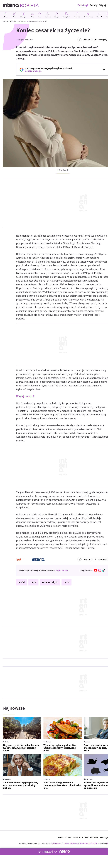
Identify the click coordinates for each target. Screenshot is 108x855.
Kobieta (13, 21)
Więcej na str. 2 (25, 396)
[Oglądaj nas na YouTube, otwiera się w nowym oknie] (95, 570)
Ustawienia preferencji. (88, 843)
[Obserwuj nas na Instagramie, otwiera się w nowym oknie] (100, 570)
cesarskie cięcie (50, 582)
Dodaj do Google (47, 71)
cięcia (33, 582)
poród (21, 582)
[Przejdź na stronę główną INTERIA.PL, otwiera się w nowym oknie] (11, 5)
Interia (5, 21)
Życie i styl (22, 21)
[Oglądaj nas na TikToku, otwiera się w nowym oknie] (104, 570)
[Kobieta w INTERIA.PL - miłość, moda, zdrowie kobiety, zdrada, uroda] (29, 5)
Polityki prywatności (71, 843)
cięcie (66, 582)
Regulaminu (55, 843)
